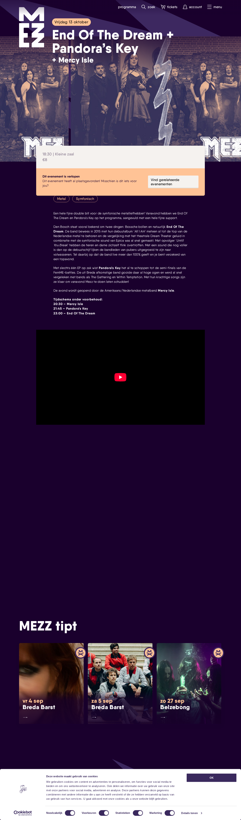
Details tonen (189, 813)
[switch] (104, 813)
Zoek (151, 7)
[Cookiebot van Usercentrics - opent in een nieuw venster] (22, 813)
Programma (127, 7)
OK (212, 777)
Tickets (172, 7)
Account (195, 7)
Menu (217, 7)
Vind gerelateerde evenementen (165, 182)
